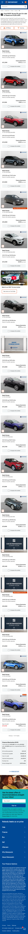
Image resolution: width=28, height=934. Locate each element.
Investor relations (6, 930)
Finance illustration (21, 60)
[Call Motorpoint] (23, 2)
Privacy (4, 925)
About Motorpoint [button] (8, 857)
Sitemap (14, 925)
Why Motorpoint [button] (7, 852)
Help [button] (3, 827)
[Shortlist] (25, 2)
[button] (2, 2)
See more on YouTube (9, 291)
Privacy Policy (6, 816)
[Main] (11, 2)
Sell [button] (3, 842)
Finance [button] (4, 832)
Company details (19, 928)
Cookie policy (15, 930)
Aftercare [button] (5, 847)
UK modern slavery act (8, 928)
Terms (8, 925)
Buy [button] (3, 837)
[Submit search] (25, 7)
